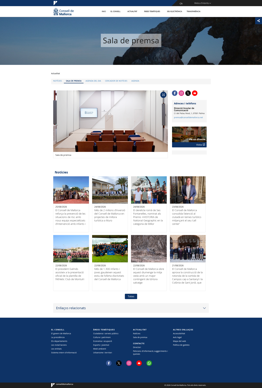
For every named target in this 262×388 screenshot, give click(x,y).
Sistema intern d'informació (64, 352)
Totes (131, 296)
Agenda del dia (93, 80)
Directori (137, 347)
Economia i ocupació (102, 341)
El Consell (115, 11)
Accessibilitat (179, 333)
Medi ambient (99, 348)
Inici (104, 11)
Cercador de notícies (116, 80)
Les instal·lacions (59, 345)
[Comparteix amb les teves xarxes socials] (258, 20)
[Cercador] (205, 11)
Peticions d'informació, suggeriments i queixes (150, 352)
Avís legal (177, 337)
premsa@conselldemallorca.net (188, 117)
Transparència (193, 11)
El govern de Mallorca (61, 333)
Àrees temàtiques (152, 11)
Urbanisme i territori (102, 352)
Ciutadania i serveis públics (105, 333)
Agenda (135, 80)
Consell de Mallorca (59, 385)
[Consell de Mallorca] (63, 12)
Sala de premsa (73, 80)
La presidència (58, 337)
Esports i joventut (101, 345)
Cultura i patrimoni (102, 337)
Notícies (57, 80)
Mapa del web (179, 341)
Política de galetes (181, 345)
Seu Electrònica (174, 11)
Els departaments (59, 341)
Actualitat (132, 11)
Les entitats (56, 348)
